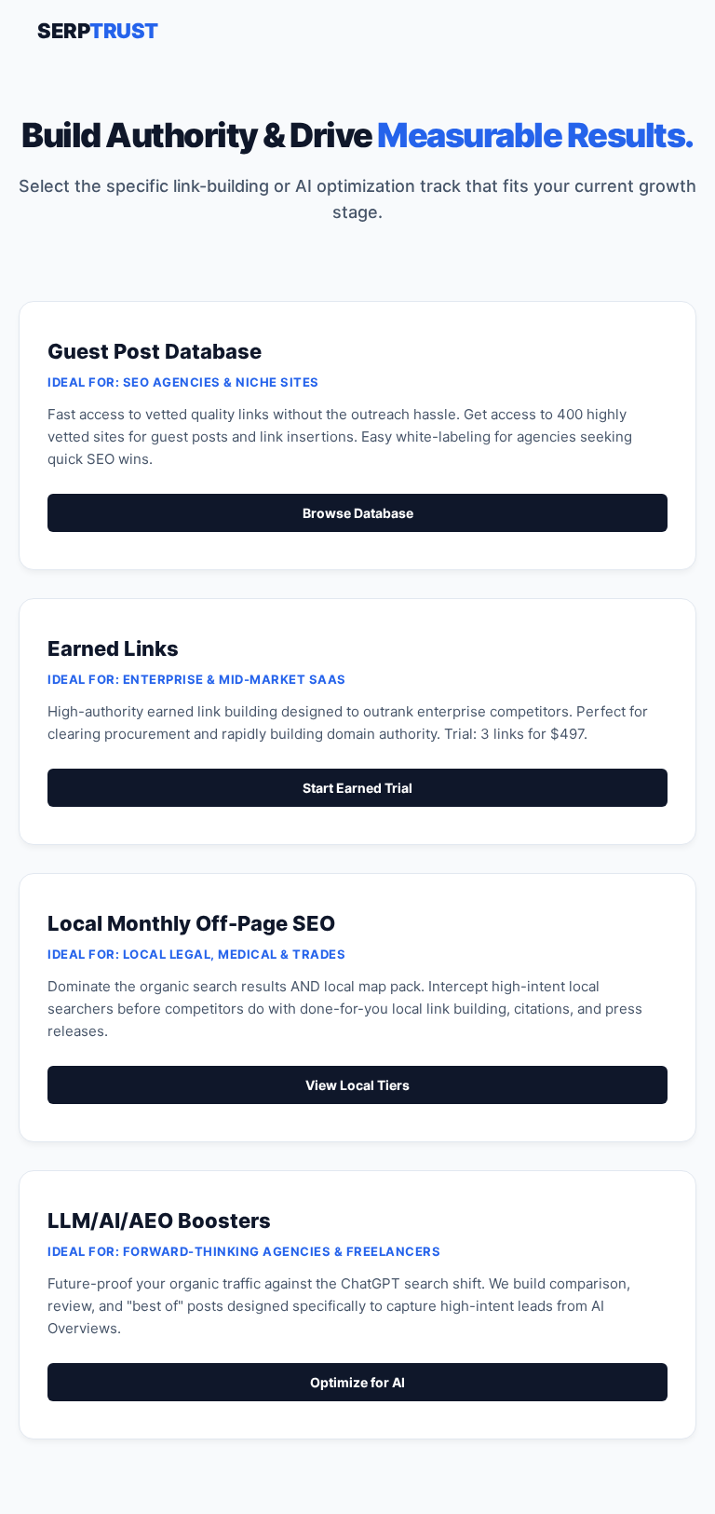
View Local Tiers (357, 1085)
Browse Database (358, 513)
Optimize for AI (357, 1382)
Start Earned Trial (357, 788)
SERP (97, 31)
